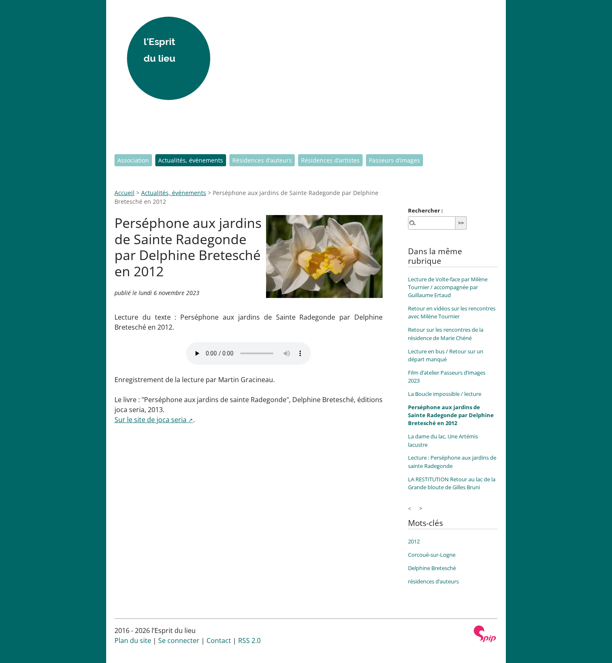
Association (133, 160)
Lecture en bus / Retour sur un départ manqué (445, 355)
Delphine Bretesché (432, 568)
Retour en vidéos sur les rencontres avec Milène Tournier (451, 312)
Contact (218, 640)
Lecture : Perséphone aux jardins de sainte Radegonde (452, 461)
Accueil (124, 193)
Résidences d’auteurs (262, 160)
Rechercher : (425, 210)
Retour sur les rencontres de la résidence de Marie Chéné (445, 333)
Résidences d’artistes (330, 160)
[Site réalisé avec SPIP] (485, 633)
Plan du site (132, 640)
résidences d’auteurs (433, 581)
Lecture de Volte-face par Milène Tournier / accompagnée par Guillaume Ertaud (448, 287)
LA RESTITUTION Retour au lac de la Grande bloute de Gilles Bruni (451, 483)
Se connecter (178, 640)
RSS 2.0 (249, 640)
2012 (414, 541)
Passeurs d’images (394, 160)
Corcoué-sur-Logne (431, 554)
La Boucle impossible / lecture (444, 394)
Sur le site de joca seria (150, 419)
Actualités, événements (190, 160)
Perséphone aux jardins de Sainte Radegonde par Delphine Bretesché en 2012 (451, 415)
